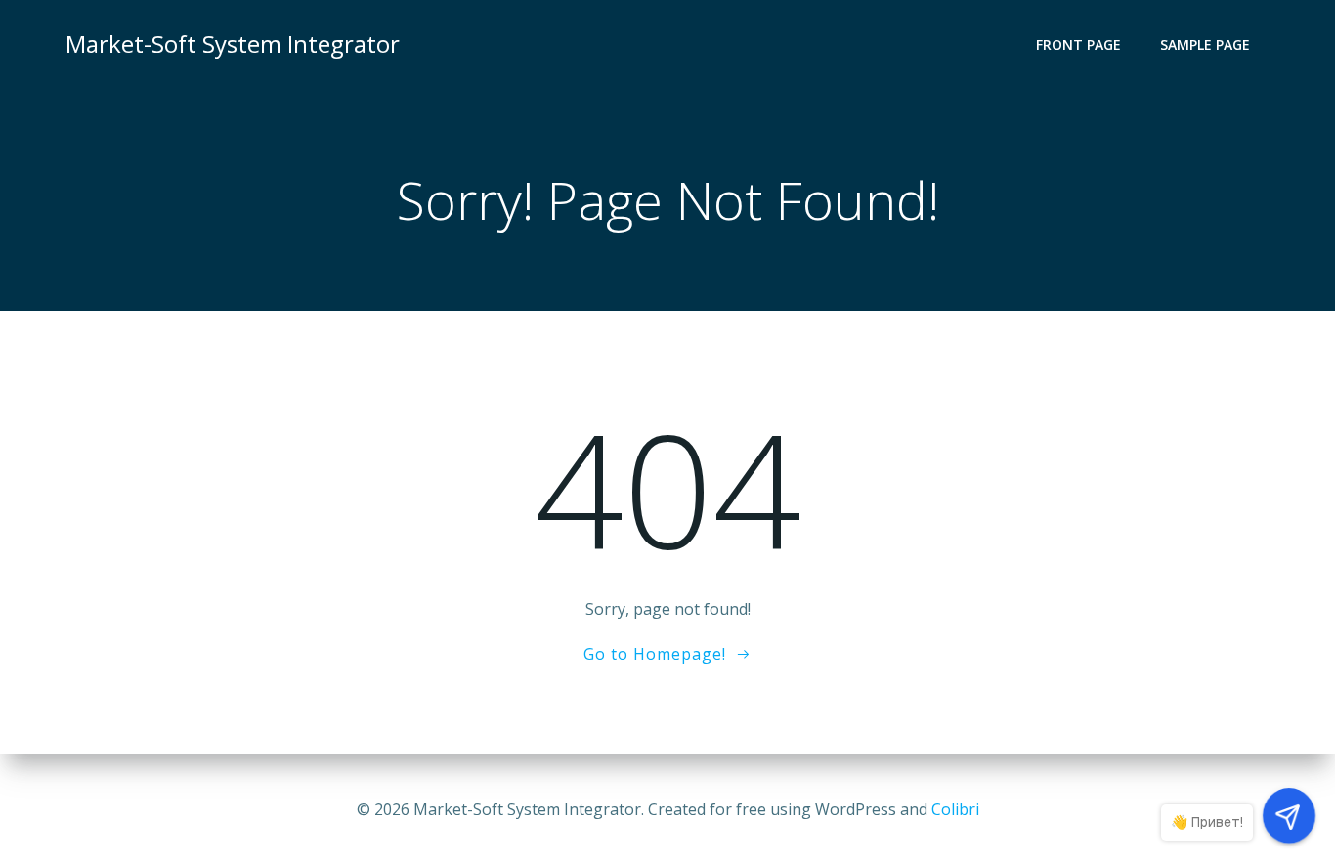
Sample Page (1205, 44)
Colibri (955, 809)
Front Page (1078, 44)
